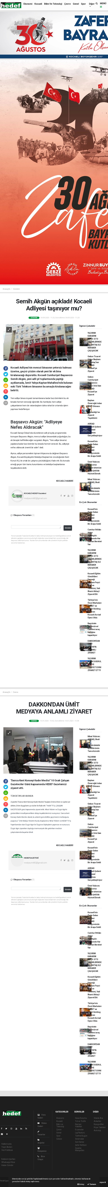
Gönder (68, 528)
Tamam (92, 1184)
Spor (83, 4)
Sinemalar (79, 1139)
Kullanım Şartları (8, 1159)
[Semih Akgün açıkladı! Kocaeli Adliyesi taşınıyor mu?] (38, 342)
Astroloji (97, 1130)
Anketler (97, 1121)
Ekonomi (27, 4)
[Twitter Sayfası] (7, 1128)
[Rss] (27, 1128)
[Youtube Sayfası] (17, 1128)
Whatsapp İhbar (8, 1162)
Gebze (59, 1139)
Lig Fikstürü (80, 1133)
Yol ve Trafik (80, 1121)
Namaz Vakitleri (78, 1125)
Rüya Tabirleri (99, 1127)
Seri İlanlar (79, 1142)
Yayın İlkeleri (6, 1147)
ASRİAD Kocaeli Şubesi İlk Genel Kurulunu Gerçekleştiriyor (95, 430)
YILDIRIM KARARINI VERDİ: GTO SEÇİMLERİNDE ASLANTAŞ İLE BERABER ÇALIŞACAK (95, 342)
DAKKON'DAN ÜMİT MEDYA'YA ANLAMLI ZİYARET (94, 647)
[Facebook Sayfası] (2, 1128)
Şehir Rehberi (81, 1145)
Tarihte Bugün (81, 1136)
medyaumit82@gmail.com (35, 498)
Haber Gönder (7, 1165)
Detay (81, 1184)
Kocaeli (38, 4)
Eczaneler (79, 1129)
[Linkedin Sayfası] (22, 1128)
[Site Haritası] (3, 1134)
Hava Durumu (81, 1118)
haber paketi (5, 1184)
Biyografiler (99, 1124)
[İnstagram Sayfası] (12, 1128)
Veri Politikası (7, 1150)
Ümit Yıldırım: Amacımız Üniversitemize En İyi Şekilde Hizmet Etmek (94, 468)
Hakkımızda (6, 1144)
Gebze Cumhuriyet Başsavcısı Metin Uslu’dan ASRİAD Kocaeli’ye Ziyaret (94, 386)
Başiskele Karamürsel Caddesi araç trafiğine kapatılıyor (94, 629)
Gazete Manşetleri (79, 1149)
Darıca (15, 692)
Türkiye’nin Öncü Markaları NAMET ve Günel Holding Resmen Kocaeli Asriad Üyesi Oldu (95, 609)
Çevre (67, 4)
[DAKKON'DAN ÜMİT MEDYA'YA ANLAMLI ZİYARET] (38, 750)
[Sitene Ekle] (8, 1134)
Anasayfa (7, 289)
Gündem (16, 289)
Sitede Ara (98, 1118)
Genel (76, 4)
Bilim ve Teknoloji (53, 4)
